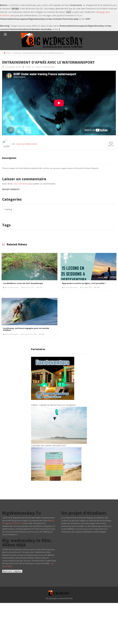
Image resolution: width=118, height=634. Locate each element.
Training (16, 53)
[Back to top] (108, 627)
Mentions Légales (12, 571)
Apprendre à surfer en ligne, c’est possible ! (83, 283)
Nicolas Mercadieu (26, 144)
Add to (111, 145)
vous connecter (20, 183)
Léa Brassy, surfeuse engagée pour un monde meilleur (26, 329)
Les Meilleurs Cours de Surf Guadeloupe (23, 283)
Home (8, 53)
